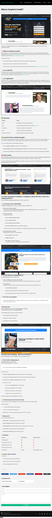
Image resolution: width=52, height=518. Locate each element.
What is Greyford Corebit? (7, 481)
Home (21, 2)
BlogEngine (10, 514)
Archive (44, 2)
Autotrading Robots (28, 2)
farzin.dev (19, 514)
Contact (49, 2)
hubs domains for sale (7, 2)
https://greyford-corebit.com (18, 55)
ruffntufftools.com (25, 74)
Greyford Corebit (4, 469)
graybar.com (36, 125)
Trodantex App (21, 481)
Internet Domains (37, 2)
